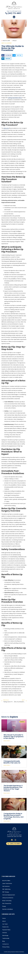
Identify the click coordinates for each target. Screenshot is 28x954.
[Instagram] (15, 840)
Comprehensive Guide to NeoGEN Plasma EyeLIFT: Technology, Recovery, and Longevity (13, 816)
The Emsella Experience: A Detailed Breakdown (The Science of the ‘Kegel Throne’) (13, 788)
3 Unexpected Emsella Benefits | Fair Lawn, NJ (12, 762)
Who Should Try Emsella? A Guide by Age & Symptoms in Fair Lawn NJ (13, 736)
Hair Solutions (6, 886)
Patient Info (5, 927)
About (4, 921)
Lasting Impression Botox (15, 97)
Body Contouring (6, 900)
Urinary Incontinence (7, 897)
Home (4, 918)
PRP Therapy (5, 892)
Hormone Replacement (8, 895)
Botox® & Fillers (6, 880)
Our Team (5, 924)
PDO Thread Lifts (6, 903)
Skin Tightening (6, 889)
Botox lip (6, 128)
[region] (14, 942)
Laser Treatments (7, 883)
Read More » (7, 741)
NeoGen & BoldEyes (7, 909)
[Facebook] (11, 840)
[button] (14, 17)
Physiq (4, 906)
